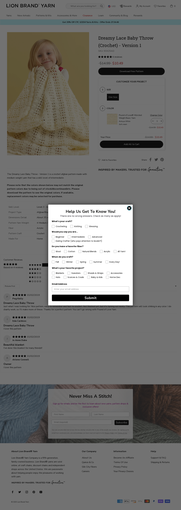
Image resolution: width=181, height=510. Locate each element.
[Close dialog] (129, 208)
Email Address (59, 284)
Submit (91, 298)
